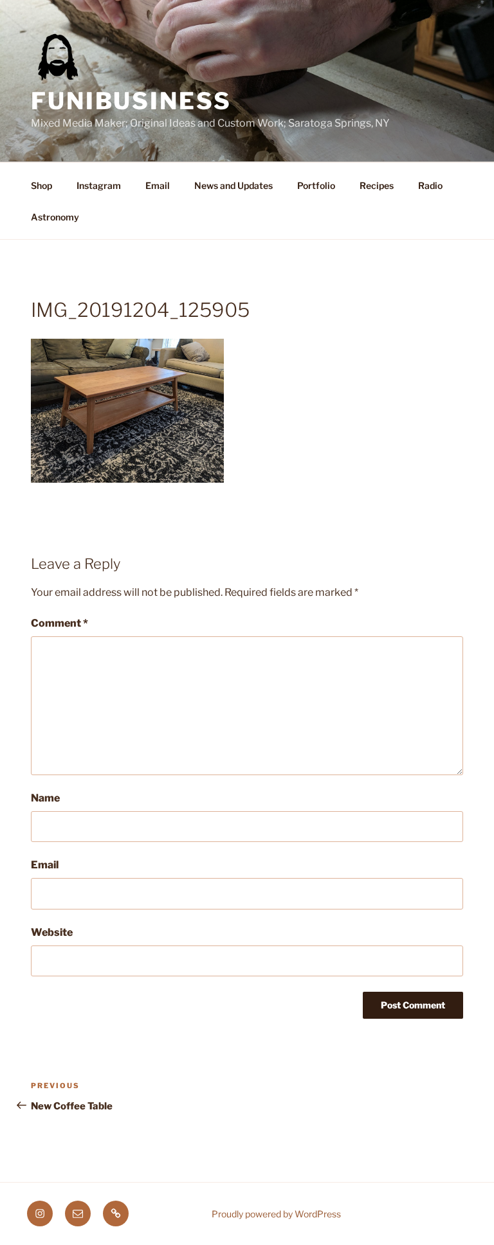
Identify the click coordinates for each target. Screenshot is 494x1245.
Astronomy (55, 216)
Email (157, 185)
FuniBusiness (131, 101)
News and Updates (233, 185)
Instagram (99, 185)
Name (45, 798)
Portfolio (316, 185)
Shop (41, 185)
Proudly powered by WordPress (276, 1213)
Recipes (377, 185)
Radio (430, 185)
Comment (59, 623)
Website (52, 932)
